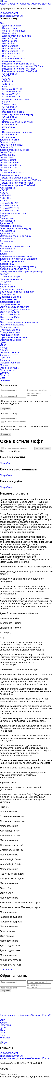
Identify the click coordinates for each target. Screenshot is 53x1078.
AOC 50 (6, 76)
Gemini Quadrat (10, 46)
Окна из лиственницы (13, 31)
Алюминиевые (10, 74)
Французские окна (9, 335)
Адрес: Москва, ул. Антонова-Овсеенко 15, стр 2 (25, 4)
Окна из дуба (9, 33)
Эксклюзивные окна (10, 340)
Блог (2, 378)
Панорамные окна (9, 327)
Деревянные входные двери (15, 269)
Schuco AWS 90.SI (11, 96)
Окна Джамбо (7, 319)
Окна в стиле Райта (10, 317)
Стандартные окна (10, 332)
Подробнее (6, 463)
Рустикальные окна (10, 330)
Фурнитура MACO (9, 352)
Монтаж (4, 365)
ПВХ (4, 129)
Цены (3, 342)
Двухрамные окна (11, 61)
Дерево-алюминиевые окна (16, 36)
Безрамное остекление (12, 289)
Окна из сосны (9, 28)
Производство (7, 370)
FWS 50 (6, 86)
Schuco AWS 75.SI (11, 94)
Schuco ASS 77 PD (12, 89)
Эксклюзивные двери (11, 279)
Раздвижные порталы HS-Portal (18, 69)
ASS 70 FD (8, 84)
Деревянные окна (11, 25)
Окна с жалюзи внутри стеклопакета (19, 322)
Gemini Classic (9, 38)
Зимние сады (9, 104)
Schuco (6, 102)
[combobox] (3, 421)
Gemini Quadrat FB (11, 48)
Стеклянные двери (10, 276)
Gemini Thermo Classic (14, 58)
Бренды (4, 347)
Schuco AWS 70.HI (11, 91)
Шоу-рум (4, 373)
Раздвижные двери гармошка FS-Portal (22, 66)
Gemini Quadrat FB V (13, 51)
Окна (2, 23)
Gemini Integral (9, 41)
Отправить (5, 409)
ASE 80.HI (7, 81)
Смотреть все (7, 969)
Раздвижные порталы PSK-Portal (19, 71)
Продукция (5, 281)
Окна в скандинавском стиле (15, 309)
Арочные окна (7, 286)
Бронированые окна (10, 297)
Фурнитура (5, 284)
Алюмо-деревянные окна (15, 99)
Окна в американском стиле (14, 307)
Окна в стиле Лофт (10, 314)
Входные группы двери (12, 261)
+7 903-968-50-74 (9, 13)
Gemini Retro (8, 56)
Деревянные (9, 119)
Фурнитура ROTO (9, 355)
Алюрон (4, 350)
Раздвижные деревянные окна (18, 64)
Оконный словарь (9, 368)
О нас (3, 345)
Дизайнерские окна (10, 302)
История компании (10, 362)
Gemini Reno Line (11, 53)
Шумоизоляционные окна (13, 337)
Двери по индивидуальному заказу (18, 266)
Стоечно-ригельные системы (17, 132)
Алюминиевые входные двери (16, 256)
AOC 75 (6, 79)
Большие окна (7, 294)
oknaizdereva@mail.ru (11, 16)
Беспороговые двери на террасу (17, 292)
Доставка (5, 360)
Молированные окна (13, 112)
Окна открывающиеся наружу (17, 114)
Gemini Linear (9, 43)
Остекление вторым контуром (17, 122)
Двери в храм (7, 264)
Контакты (5, 380)
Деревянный (9, 109)
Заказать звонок (42, 448)
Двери (3, 254)
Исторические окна (10, 304)
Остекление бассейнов (12, 324)
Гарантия (5, 357)
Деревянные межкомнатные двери (18, 259)
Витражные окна (9, 299)
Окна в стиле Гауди (10, 312)
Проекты (4, 375)
